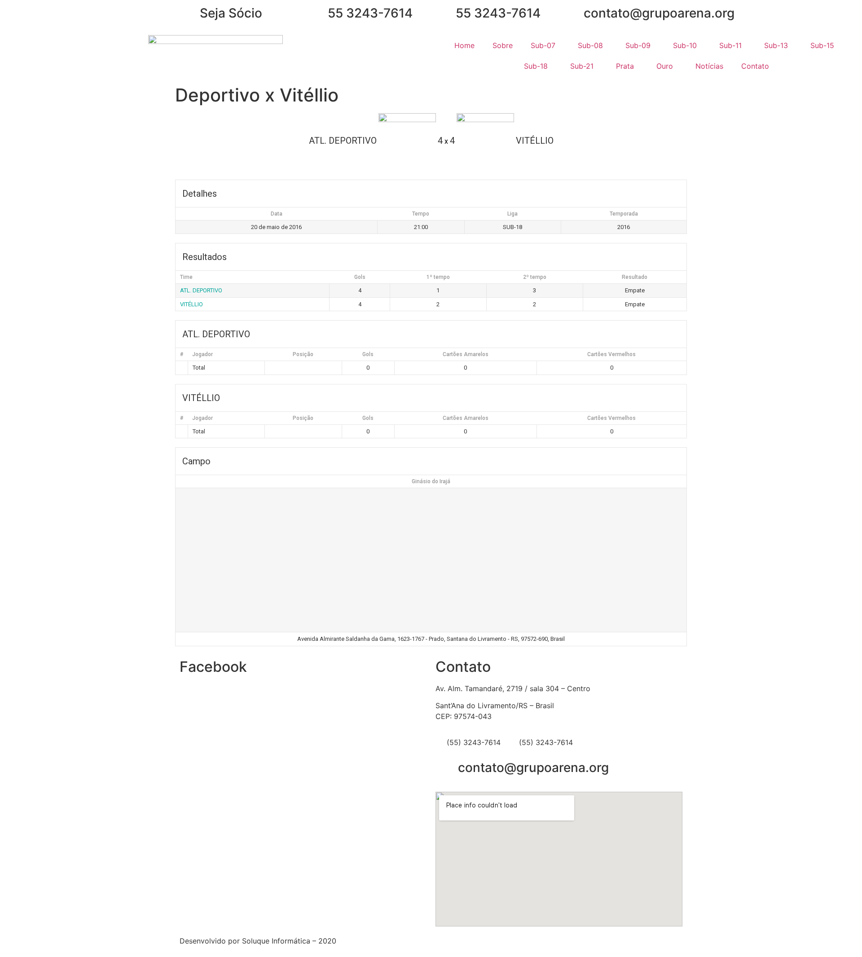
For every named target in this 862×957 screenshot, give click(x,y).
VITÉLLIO (191, 304)
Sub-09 (638, 45)
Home (464, 45)
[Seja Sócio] (188, 13)
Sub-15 (822, 45)
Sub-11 (730, 45)
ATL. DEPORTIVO (201, 290)
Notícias (709, 66)
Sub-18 (536, 66)
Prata (625, 66)
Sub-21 (582, 66)
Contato (755, 66)
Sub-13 (776, 45)
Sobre (503, 45)
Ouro (664, 66)
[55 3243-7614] (316, 13)
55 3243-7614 (370, 13)
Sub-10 (685, 45)
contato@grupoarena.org (659, 13)
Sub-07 (543, 45)
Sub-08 (590, 45)
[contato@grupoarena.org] (572, 13)
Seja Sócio (231, 13)
